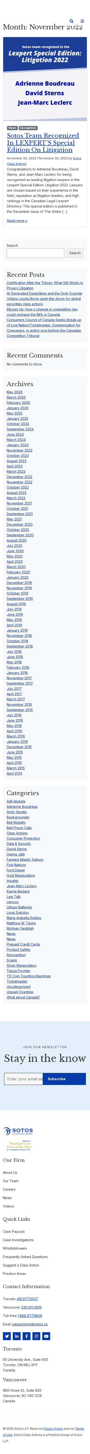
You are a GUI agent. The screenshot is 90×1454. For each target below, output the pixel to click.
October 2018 (17, 641)
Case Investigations (18, 1240)
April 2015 (14, 763)
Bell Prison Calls (19, 828)
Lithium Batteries (19, 907)
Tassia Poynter (18, 971)
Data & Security (19, 844)
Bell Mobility (16, 822)
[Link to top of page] (80, 1442)
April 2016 (14, 731)
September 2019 (20, 599)
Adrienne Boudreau (22, 807)
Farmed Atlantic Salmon (25, 859)
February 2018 (18, 667)
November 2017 (19, 678)
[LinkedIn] (17, 1336)
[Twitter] (7, 1336)
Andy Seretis (17, 812)
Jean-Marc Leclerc (22, 886)
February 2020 (18, 572)
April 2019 (14, 625)
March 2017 (16, 699)
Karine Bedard (18, 891)
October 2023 (18, 456)
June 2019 (15, 614)
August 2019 (16, 604)
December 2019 (19, 583)
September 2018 (20, 646)
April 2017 (14, 694)
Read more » (17, 221)
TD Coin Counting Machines (29, 976)
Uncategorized (18, 987)
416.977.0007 (27, 1299)
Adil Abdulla (16, 801)
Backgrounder (18, 817)
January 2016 (17, 742)
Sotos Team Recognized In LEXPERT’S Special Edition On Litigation (43, 143)
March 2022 (16, 498)
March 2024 (16, 440)
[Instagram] (36, 1336)
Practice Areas (14, 1274)
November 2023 (19, 450)
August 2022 (16, 493)
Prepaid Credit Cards (23, 944)
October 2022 (18, 487)
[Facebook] (26, 1336)
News (12, 128)
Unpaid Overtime (20, 992)
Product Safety (18, 950)
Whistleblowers (15, 1248)
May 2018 (14, 662)
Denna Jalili (16, 854)
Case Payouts (14, 1231)
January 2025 (17, 418)
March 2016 (16, 736)
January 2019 (17, 630)
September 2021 (20, 514)
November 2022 (19, 482)
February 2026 (18, 403)
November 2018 (19, 636)
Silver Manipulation (21, 965)
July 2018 (14, 651)
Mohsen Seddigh (20, 928)
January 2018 (17, 673)
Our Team (10, 1181)
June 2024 (15, 434)
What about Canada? (23, 997)
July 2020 (14, 546)
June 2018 (15, 657)
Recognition (28, 128)
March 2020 (16, 567)
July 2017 (14, 689)
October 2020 (18, 530)
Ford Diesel (16, 870)
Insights (12, 881)
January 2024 (18, 445)
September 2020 (20, 535)
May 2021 (14, 519)
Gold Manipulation (21, 875)
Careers (9, 1189)
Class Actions (17, 833)
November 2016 (19, 704)
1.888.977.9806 (30, 1316)
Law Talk (14, 897)
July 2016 (14, 715)
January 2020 (18, 577)
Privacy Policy (53, 1428)
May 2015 (14, 757)
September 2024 (20, 429)
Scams (12, 960)
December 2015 (19, 747)
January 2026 (18, 408)
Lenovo (13, 902)
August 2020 (17, 540)
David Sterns (17, 849)
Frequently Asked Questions (25, 1257)
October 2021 (17, 508)
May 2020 (15, 556)
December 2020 (20, 524)
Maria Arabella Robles (24, 918)
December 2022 (19, 477)
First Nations (16, 865)
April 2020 (15, 561)
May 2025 (14, 413)
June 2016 (15, 720)
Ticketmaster (17, 981)
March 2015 (16, 768)
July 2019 (14, 609)
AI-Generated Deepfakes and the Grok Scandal (44, 293)
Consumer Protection (23, 838)
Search (12, 245)
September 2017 (20, 683)
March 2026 (16, 397)
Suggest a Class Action (21, 1265)
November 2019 (19, 588)
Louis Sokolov (18, 912)
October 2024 (18, 424)
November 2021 (19, 503)
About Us (10, 1172)
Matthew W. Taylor (21, 923)
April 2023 (15, 466)
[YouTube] (46, 1336)
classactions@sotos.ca (30, 1324)
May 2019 (14, 620)
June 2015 (15, 752)
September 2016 (20, 710)
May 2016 (14, 726)
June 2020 (15, 551)
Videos (8, 1206)
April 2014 (14, 773)
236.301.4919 (31, 1307)
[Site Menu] (82, 21)
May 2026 (15, 392)
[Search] (71, 21)
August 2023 (16, 461)
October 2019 (17, 593)
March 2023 (16, 471)
